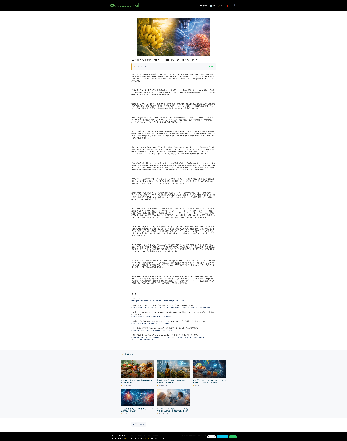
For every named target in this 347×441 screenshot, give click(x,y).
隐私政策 (127, 438)
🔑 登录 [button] (220, 6)
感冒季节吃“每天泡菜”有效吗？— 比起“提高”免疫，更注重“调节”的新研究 (209, 381)
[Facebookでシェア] (209, 67)
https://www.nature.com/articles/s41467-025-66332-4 (152, 316)
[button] (229, 6)
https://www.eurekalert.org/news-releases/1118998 (150, 323)
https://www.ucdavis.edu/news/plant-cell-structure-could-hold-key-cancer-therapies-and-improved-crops (171, 307)
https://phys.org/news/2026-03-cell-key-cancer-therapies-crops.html (157, 301)
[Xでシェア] (211, 67)
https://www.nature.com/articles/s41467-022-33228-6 (151, 330)
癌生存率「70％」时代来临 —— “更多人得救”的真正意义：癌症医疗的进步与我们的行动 (173, 411)
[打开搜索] (234, 5)
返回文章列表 (139, 424)
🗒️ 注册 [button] (212, 6)
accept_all (233, 437)
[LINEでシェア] (213, 67)
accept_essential (222, 437)
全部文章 (204, 6)
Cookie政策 (146, 438)
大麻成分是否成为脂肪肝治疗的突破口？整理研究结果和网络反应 (173, 381)
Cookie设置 (211, 437)
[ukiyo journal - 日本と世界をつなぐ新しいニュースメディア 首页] (124, 5)
